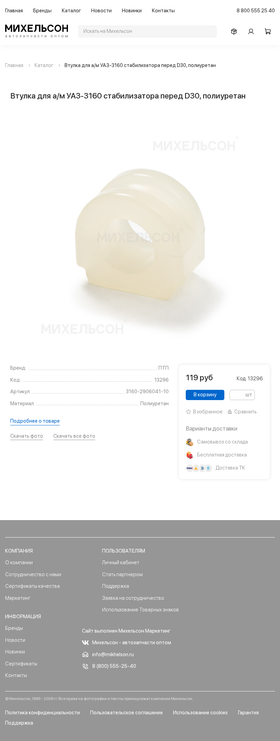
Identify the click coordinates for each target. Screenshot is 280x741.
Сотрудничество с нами (33, 574)
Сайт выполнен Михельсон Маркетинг (126, 631)
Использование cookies (200, 713)
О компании (19, 562)
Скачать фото (26, 436)
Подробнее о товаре (35, 421)
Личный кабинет (120, 562)
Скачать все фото (74, 436)
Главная (14, 11)
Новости (101, 11)
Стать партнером (122, 574)
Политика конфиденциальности (42, 713)
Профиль (253, 31)
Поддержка (115, 586)
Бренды (42, 11)
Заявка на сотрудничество (133, 598)
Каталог (71, 11)
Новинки (132, 11)
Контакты (163, 11)
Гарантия (248, 713)
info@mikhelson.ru (113, 654)
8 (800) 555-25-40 (114, 666)
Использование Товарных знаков (140, 610)
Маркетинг (17, 598)
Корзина (270, 31)
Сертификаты (21, 664)
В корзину (205, 395)
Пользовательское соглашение (126, 713)
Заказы (235, 31)
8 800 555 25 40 (256, 11)
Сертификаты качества (32, 586)
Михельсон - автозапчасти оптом (131, 642)
